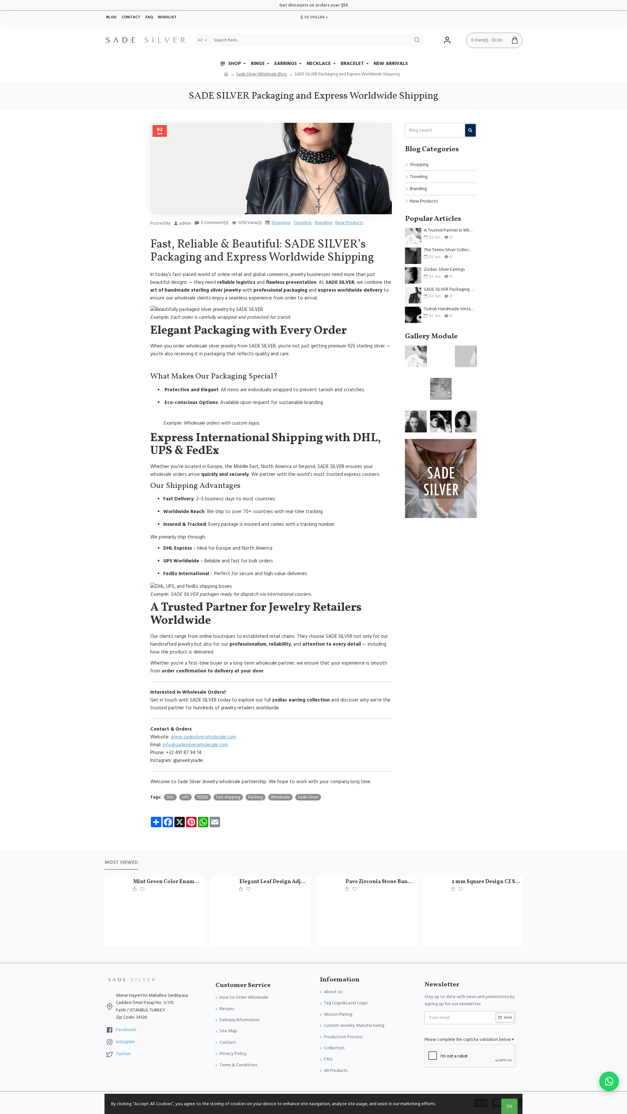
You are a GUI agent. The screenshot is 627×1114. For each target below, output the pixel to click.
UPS (185, 797)
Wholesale (280, 797)
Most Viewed (121, 863)
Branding (323, 222)
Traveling (302, 222)
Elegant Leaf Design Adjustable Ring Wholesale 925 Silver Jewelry (273, 882)
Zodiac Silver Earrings (444, 269)
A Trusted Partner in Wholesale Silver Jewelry (449, 230)
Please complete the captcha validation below (468, 1039)
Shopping (280, 222)
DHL (170, 797)
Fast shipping (228, 797)
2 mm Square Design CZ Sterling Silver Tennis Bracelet (486, 882)
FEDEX (202, 797)
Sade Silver (308, 797)
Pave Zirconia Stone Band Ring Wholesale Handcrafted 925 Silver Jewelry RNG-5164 (380, 882)
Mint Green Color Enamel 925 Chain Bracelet (167, 882)
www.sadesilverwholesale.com (203, 737)
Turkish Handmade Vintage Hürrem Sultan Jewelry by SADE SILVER (449, 309)
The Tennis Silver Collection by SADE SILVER (449, 250)
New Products (349, 222)
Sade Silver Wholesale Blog (261, 74)
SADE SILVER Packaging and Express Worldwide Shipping (449, 289)
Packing (255, 797)
